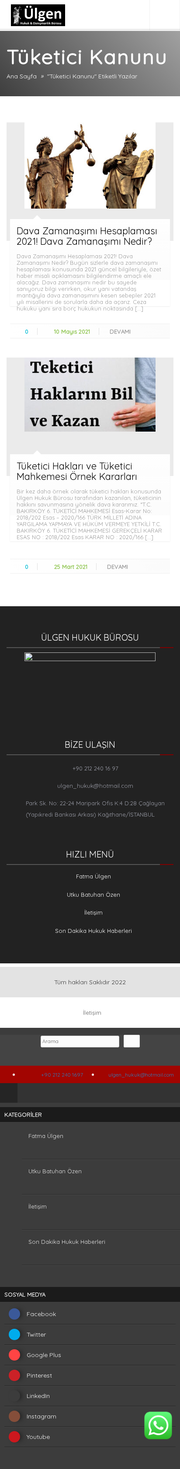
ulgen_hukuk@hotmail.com (95, 785)
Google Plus (44, 1355)
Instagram (41, 1416)
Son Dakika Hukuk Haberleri (93, 930)
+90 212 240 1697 (61, 1074)
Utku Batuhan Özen (93, 894)
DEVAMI (121, 331)
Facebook (41, 1314)
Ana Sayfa (22, 76)
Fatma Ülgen (93, 876)
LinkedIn (38, 1396)
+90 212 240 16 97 (95, 768)
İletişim (93, 912)
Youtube (38, 1437)
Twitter (36, 1334)
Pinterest (39, 1375)
